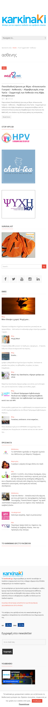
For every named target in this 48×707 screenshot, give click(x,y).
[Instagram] (30, 279)
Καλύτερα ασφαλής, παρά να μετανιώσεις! (26, 515)
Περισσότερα (24, 704)
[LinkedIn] (38, 279)
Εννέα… (14, 355)
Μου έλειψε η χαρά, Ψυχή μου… (16, 319)
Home (15, 48)
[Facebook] (5, 279)
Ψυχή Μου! (15, 339)
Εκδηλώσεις (15, 449)
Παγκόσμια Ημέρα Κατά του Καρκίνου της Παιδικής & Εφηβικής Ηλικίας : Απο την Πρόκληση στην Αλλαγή (26, 527)
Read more (6, 117)
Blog (3, 317)
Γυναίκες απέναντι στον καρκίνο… (25, 419)
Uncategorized (16, 512)
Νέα (4, 68)
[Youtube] (22, 279)
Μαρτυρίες (14, 461)
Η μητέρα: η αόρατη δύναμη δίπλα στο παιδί (27, 464)
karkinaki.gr (8, 579)
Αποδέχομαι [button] (37, 701)
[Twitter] (13, 279)
